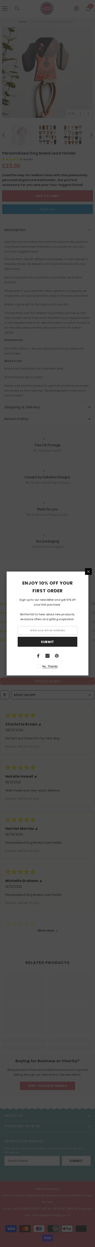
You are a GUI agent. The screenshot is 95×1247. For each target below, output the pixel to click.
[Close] (88, 571)
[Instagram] (47, 655)
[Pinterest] (56, 655)
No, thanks (50, 666)
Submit (47, 642)
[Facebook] (38, 655)
